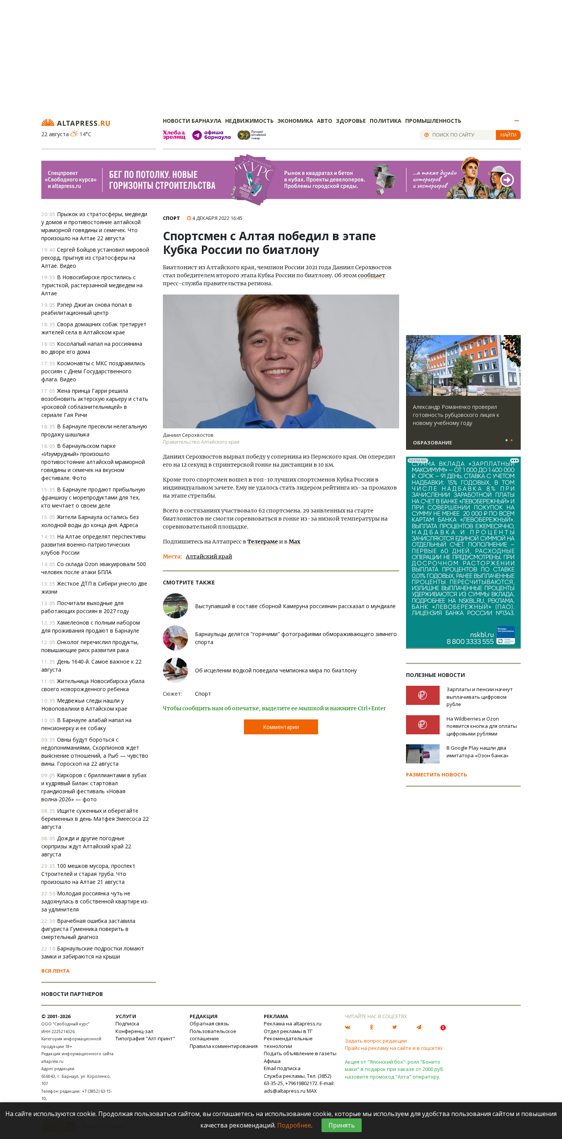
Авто (324, 120)
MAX (312, 1090)
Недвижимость (249, 120)
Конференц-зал (134, 1031)
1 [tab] (506, 441)
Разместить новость (436, 774)
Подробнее (294, 1125)
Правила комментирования (224, 1046)
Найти (508, 134)
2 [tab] (511, 441)
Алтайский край (209, 556)
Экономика (295, 120)
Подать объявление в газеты (300, 1053)
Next (513, 365)
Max (294, 541)
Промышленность (433, 120)
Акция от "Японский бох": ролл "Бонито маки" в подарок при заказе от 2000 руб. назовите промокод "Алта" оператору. (394, 1069)
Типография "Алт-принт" (145, 1038)
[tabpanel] (463, 396)
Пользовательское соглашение (213, 1035)
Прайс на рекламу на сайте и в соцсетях (394, 1048)
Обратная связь (209, 1023)
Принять (341, 1125)
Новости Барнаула (192, 120)
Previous (413, 365)
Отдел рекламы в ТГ (288, 1031)
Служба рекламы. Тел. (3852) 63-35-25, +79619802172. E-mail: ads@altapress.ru (299, 1083)
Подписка (127, 1023)
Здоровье (351, 120)
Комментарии (281, 727)
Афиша (272, 1061)
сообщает (371, 275)
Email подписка (282, 1068)
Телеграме (262, 541)
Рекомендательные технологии (288, 1042)
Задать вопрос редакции (376, 1040)
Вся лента (55, 970)
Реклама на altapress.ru (293, 1023)
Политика (385, 120)
